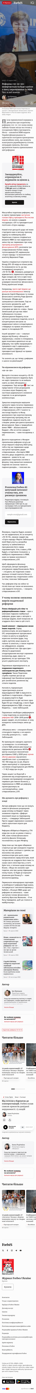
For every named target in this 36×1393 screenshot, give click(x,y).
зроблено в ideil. (27, 1388)
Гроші (4, 80)
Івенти (4, 1312)
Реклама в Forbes (8, 1346)
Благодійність (7, 1350)
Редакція (5, 1333)
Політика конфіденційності (12, 1323)
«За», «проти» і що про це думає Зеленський (12, 944)
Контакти (5, 1297)
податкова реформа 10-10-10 (12, 1030)
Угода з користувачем (10, 1301)
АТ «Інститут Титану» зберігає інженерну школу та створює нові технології (13, 1071)
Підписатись (12, 522)
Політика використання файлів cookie (16, 1326)
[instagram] (12, 1250)
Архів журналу (7, 1342)
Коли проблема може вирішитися (12, 967)
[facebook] (7, 1250)
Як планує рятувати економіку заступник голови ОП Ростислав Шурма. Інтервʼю (12, 921)
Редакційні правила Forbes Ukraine (15, 1330)
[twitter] (3, 1250)
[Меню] (32, 2)
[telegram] (16, 1250)
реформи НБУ (8, 717)
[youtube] (20, 1250)
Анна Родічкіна (13, 1113)
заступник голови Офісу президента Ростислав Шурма (18, 217)
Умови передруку (8, 1315)
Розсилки (5, 1319)
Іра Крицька (12, 96)
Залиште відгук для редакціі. (13, 1021)
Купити (14, 202)
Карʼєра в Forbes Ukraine (10, 1305)
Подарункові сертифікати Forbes (14, 1353)
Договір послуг (7, 1308)
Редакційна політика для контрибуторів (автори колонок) (17, 1338)
